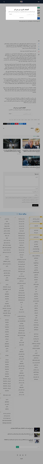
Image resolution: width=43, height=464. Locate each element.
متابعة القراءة (21, 17)
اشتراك (10, 14)
